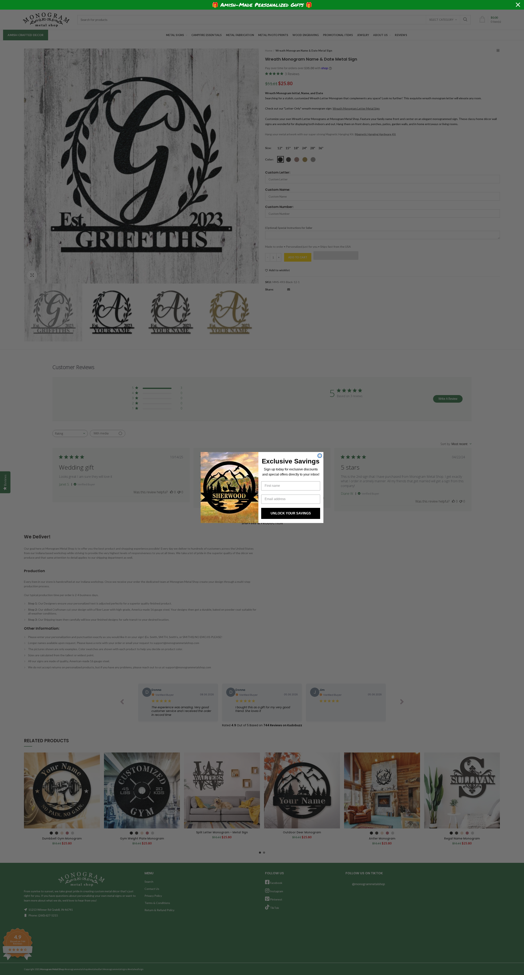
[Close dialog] (320, 456)
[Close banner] (518, 5)
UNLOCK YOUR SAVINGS (291, 513)
